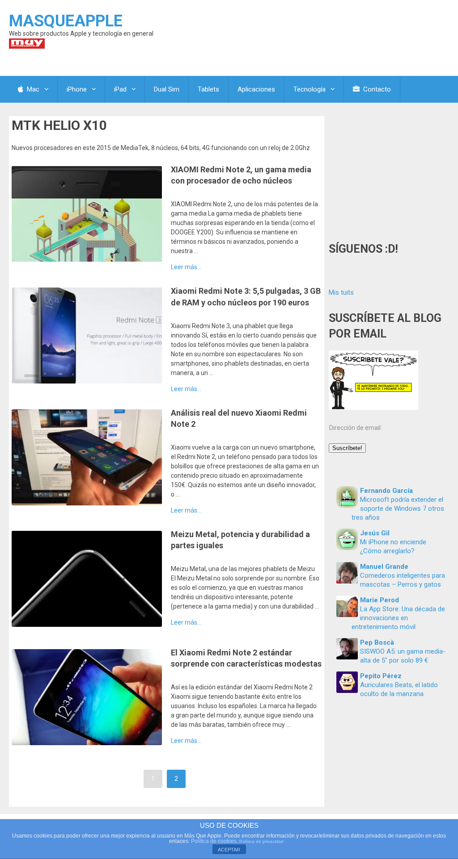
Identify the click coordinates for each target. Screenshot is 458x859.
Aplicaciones (256, 89)
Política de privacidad (261, 841)
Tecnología (309, 89)
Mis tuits (341, 292)
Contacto (376, 89)
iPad (120, 89)
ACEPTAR (229, 849)
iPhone (77, 89)
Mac (32, 89)
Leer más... (186, 267)
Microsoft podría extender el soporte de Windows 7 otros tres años (398, 508)
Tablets (208, 89)
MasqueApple (66, 21)
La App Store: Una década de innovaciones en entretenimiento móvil (398, 618)
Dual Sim (166, 89)
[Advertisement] (389, 172)
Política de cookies (214, 841)
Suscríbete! (347, 448)
